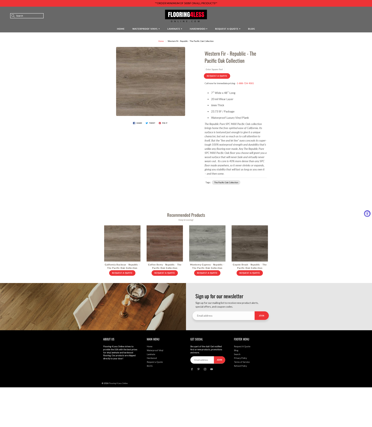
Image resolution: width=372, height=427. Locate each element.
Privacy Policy (240, 358)
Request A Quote (242, 346)
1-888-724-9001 (245, 83)
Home (121, 28)
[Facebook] (191, 369)
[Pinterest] (198, 369)
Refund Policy (240, 366)
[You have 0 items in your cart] (367, 12)
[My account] (359, 12)
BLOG (251, 28)
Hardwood (198, 28)
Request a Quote (227, 28)
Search (237, 354)
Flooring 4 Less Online (118, 383)
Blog (236, 350)
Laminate (174, 28)
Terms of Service (242, 362)
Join (261, 315)
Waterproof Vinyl (145, 28)
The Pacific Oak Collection (226, 182)
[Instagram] (205, 369)
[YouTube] (211, 369)
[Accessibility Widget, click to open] (367, 213)
